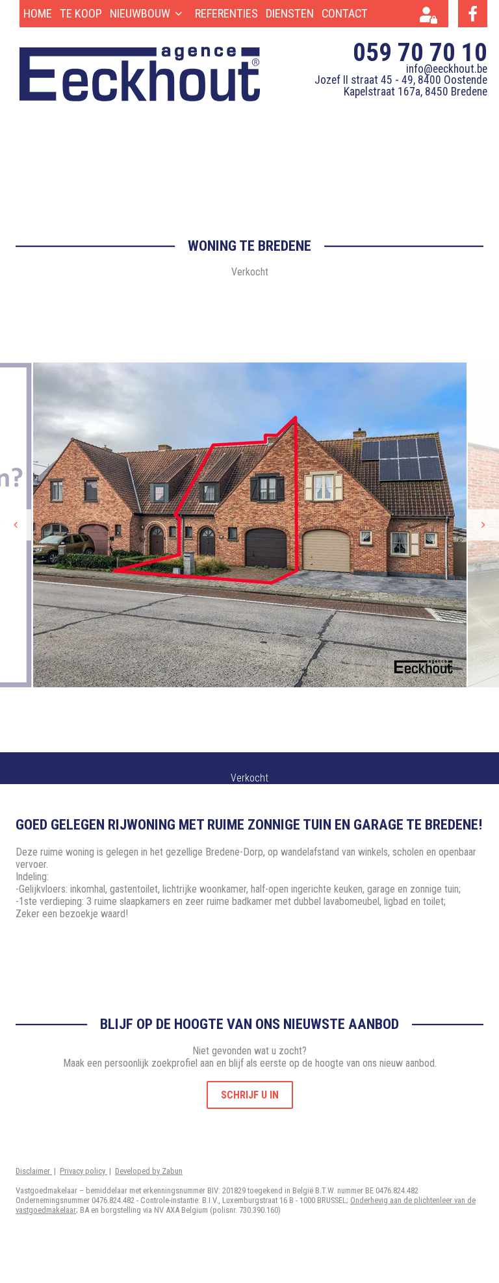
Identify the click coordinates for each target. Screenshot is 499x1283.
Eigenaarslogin (432, 16)
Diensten (290, 13)
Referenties (226, 13)
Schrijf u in (250, 1095)
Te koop (81, 13)
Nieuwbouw (140, 13)
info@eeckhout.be (446, 68)
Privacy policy (83, 1171)
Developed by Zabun (149, 1171)
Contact (345, 13)
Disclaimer (34, 1171)
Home (37, 13)
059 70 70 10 (420, 52)
